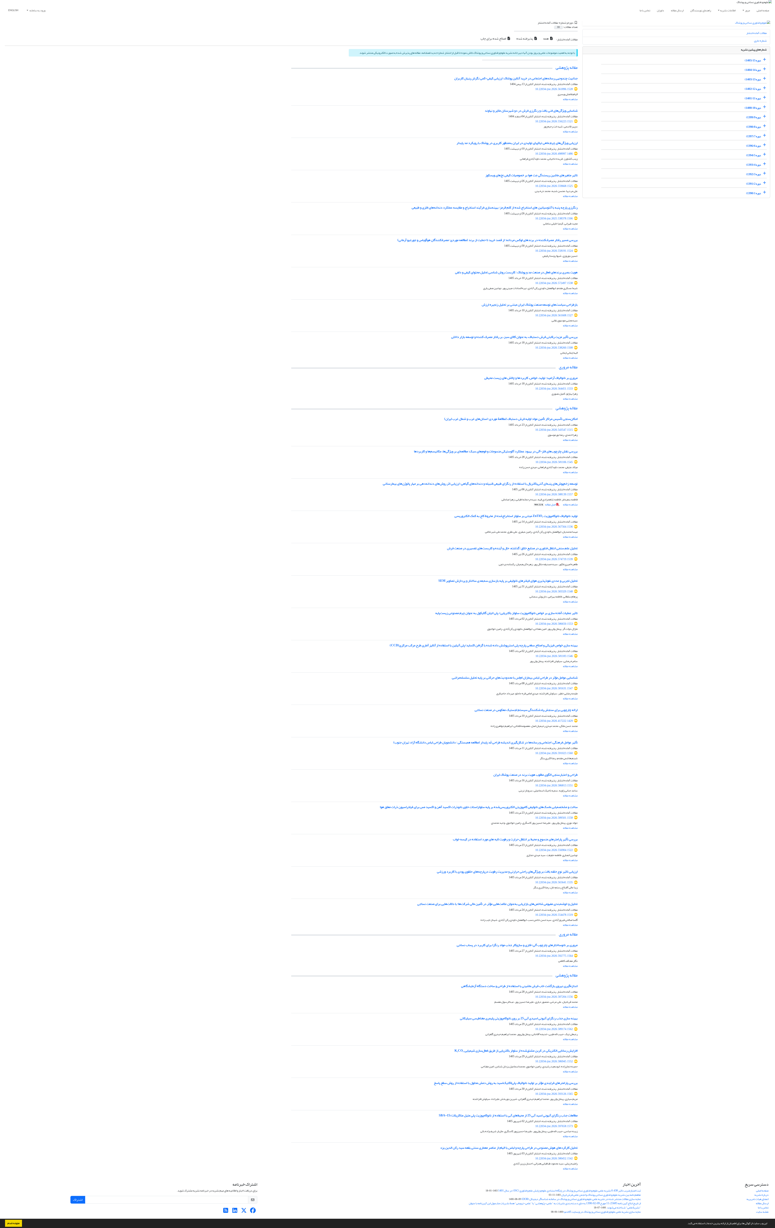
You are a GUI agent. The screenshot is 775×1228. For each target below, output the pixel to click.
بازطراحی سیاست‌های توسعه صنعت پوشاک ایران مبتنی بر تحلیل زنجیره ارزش (530, 305)
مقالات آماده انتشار (756, 33)
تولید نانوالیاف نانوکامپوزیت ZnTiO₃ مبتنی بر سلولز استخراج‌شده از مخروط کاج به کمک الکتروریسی (516, 516)
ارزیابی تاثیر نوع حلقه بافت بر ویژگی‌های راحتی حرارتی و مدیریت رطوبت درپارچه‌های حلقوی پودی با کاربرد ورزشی (507, 872)
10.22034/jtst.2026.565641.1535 (554, 882)
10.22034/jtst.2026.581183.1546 (554, 656)
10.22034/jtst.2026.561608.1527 (554, 315)
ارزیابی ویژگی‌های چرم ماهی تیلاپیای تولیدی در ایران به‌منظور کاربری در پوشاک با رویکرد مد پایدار (517, 143)
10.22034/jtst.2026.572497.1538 (554, 283)
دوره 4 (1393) (753, 165)
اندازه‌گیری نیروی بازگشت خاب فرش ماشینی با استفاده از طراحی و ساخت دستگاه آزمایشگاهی (519, 986)
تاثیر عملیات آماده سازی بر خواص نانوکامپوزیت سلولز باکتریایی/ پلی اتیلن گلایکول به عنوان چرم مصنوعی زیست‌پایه (506, 613)
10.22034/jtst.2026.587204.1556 (554, 997)
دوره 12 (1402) (753, 89)
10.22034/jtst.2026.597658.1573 (554, 1126)
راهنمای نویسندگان (700, 10)
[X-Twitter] (244, 1211)
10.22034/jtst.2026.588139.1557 (554, 494)
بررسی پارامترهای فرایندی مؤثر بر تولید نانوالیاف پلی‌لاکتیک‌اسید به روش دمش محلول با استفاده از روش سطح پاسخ (506, 1083)
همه (546, 39)
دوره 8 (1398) (753, 127)
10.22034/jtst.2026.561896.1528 (554, 89)
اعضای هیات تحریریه (758, 1199)
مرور (747, 10)
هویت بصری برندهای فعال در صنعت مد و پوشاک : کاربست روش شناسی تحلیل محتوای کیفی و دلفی (516, 272)
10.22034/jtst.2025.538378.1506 (554, 218)
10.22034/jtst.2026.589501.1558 (554, 817)
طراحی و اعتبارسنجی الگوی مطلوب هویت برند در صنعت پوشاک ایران (535, 775)
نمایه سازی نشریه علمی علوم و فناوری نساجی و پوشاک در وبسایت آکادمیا (602, 1211)
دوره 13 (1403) (753, 79)
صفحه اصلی (763, 10)
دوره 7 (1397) (753, 136)
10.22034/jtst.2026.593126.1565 (554, 1094)
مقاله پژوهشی (567, 67)
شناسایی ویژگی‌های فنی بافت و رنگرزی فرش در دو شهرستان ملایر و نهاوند (531, 111)
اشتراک (78, 1200)
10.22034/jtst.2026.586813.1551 (554, 785)
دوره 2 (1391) (753, 184)
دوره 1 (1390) (753, 193)
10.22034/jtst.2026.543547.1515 (554, 430)
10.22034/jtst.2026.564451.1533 (554, 388)
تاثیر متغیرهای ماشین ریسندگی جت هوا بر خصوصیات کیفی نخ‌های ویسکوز (531, 175)
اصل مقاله (545, 504)
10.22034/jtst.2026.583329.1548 (554, 591)
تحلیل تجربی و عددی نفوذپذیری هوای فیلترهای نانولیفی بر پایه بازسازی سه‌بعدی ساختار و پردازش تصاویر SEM (508, 581)
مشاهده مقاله (570, 99)
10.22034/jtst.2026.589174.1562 (554, 1029)
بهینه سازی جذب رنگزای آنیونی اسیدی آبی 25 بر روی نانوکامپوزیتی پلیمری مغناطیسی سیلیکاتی (519, 1018)
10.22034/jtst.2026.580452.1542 (554, 1158)
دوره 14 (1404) (753, 70)
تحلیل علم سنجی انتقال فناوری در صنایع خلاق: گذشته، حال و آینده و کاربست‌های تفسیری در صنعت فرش (512, 548)
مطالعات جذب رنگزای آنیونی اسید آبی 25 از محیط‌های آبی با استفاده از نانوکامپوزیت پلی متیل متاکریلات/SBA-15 (508, 1115)
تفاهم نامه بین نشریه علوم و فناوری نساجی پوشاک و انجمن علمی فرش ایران (601, 1195)
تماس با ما (645, 10)
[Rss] (225, 1211)
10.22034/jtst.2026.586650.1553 (554, 624)
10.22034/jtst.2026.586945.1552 (554, 1061)
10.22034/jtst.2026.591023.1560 (554, 753)
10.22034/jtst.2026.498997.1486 (554, 153)
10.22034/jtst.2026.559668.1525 (554, 186)
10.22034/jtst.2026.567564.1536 (554, 526)
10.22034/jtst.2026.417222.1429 (554, 721)
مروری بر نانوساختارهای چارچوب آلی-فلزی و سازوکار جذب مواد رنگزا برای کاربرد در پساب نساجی (517, 945)
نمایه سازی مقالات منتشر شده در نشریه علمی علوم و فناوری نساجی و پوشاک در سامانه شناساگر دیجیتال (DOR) (581, 1199)
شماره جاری (760, 40)
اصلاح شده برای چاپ (494, 39)
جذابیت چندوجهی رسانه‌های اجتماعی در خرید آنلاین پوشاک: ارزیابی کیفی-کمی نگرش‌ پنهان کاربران (516, 78)
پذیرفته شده (525, 39)
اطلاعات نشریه (728, 10)
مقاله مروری (568, 367)
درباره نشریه (761, 1195)
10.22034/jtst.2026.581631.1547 (554, 688)
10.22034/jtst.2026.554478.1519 (554, 915)
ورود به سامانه (37, 10)
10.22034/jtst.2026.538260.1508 (554, 347)
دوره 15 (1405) (753, 60)
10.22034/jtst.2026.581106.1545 (554, 462)
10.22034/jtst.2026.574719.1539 (554, 559)
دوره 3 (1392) (753, 174)
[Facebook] (253, 1211)
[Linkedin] (234, 1211)
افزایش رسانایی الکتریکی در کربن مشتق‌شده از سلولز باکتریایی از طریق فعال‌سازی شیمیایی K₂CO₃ (516, 1051)
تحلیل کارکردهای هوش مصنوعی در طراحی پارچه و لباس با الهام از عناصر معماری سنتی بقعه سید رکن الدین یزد (509, 1148)
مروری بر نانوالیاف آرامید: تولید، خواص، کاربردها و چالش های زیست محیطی (531, 378)
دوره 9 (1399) (753, 117)
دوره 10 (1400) (753, 108)
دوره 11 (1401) (753, 98)
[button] (686, 1223)
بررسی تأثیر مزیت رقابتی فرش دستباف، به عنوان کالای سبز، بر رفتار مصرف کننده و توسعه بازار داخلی (514, 337)
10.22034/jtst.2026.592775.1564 (554, 956)
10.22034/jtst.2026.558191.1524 (554, 251)
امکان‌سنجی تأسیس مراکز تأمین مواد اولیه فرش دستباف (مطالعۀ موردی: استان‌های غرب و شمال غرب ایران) (511, 419)
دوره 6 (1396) (753, 146)
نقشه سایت (762, 1211)
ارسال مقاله (677, 10)
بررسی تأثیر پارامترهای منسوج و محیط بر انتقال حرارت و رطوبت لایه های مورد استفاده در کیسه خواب (515, 839)
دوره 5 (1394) (753, 155)
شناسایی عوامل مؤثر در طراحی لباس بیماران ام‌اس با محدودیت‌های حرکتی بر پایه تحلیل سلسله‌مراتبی (515, 678)
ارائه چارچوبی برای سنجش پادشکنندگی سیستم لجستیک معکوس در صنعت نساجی (526, 710)
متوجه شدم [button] (13, 1223)
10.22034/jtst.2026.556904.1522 (554, 850)
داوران (660, 10)
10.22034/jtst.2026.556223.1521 (554, 121)
